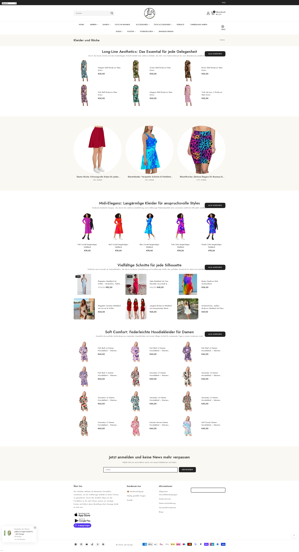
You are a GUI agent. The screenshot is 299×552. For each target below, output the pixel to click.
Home (222, 40)
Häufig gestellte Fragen (136, 495)
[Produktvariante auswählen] (125, 292)
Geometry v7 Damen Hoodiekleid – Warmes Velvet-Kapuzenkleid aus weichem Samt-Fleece (159, 374)
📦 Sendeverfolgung (135, 491)
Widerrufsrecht (165, 499)
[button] (218, 13)
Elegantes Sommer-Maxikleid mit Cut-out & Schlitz (109, 307)
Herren (93, 24)
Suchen (111, 13)
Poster (130, 31)
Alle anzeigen (215, 54)
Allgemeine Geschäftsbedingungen (168, 493)
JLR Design (128, 544)
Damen (106, 24)
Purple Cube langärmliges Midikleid (212, 245)
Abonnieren (187, 469)
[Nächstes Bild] (226, 81)
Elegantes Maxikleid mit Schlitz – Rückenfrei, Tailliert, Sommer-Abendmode (109, 282)
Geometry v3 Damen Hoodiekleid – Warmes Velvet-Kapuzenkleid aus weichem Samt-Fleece (159, 398)
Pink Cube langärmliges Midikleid (180, 245)
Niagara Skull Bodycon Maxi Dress (109, 69)
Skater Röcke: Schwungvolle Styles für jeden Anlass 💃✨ (98, 176)
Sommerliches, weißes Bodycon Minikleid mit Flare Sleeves (213, 307)
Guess (118, 31)
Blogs (161, 512)
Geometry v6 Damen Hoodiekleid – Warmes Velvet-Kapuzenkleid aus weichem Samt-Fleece (211, 374)
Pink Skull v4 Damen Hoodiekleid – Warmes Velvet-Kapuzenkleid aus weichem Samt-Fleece (107, 349)
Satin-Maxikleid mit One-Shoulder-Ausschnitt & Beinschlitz (159, 282)
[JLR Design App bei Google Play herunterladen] (82, 520)
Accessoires (142, 24)
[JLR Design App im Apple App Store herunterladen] (82, 515)
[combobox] (94, 13)
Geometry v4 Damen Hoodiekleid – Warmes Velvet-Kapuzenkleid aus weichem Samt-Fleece (107, 398)
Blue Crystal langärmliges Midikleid (149, 245)
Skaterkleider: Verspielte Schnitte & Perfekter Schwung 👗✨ (149, 176)
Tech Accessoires (162, 24)
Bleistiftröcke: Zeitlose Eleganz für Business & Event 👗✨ (201, 176)
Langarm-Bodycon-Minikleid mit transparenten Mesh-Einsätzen (161, 307)
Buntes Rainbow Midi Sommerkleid (210, 282)
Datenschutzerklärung (167, 503)
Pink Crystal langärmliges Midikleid (87, 245)
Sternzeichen (146, 31)
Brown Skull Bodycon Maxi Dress (212, 69)
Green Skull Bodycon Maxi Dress (160, 69)
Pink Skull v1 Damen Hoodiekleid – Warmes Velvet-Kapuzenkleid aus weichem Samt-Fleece (107, 374)
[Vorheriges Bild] (73, 81)
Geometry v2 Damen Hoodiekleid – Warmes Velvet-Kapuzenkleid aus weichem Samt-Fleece (211, 398)
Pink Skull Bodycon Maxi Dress (107, 93)
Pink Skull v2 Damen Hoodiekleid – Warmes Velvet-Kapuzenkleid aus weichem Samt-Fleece (211, 349)
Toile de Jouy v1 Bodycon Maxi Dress (212, 93)
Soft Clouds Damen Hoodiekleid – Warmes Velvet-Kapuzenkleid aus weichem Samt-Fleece (211, 423)
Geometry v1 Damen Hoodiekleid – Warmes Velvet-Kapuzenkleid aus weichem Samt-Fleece (107, 423)
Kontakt (130, 500)
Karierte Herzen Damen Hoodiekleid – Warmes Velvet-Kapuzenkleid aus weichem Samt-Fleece (159, 423)
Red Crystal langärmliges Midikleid (118, 245)
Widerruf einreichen (208, 490)
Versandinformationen (167, 507)
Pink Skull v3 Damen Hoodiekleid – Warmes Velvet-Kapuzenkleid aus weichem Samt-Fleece (159, 349)
